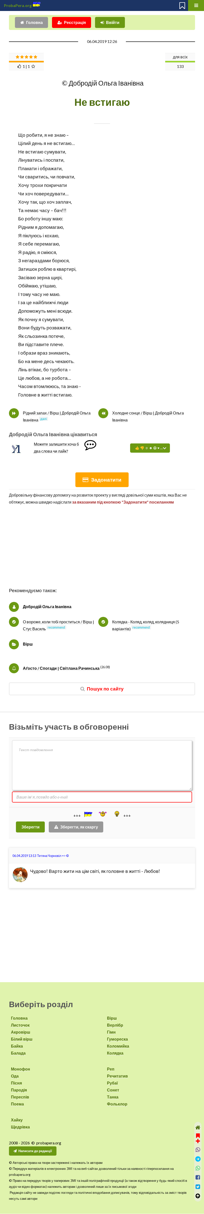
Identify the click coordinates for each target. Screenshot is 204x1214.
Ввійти (112, 22)
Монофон (20, 1069)
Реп (110, 1069)
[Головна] (198, 1127)
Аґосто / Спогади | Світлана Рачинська (61, 668)
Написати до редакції (35, 1151)
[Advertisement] (102, 551)
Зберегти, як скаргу (79, 826)
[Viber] (198, 1149)
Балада (18, 1053)
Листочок (20, 1025)
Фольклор (117, 1103)
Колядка (115, 1053)
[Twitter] (198, 1186)
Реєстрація (75, 22)
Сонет (113, 1089)
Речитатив (117, 1076)
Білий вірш (21, 1039)
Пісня (16, 1082)
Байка (17, 1046)
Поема (17, 1103)
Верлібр (115, 1025)
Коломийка (118, 1046)
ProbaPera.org (18, 5)
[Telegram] (198, 1159)
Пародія (19, 1089)
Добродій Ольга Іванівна (47, 606)
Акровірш (20, 1032)
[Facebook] (198, 1177)
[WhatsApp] (198, 1168)
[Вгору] (198, 1196)
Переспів (20, 1096)
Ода (15, 1076)
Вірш (28, 644)
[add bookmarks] (198, 1137)
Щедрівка (20, 1126)
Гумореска (117, 1039)
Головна (34, 22)
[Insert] (87, 814)
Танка (112, 1096)
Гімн (111, 1032)
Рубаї (112, 1082)
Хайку (17, 1119)
